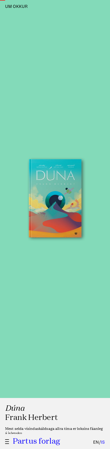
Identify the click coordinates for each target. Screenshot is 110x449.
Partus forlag (36, 440)
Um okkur (16, 6)
